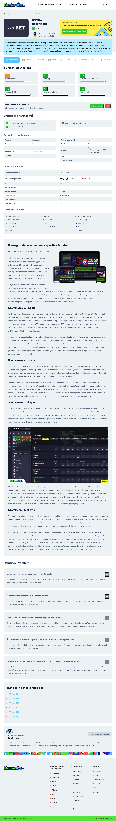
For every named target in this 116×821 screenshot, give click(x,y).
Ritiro (53, 60)
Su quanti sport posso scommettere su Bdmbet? (29, 574)
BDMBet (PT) (14, 708)
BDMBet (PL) (14, 712)
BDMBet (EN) (14, 694)
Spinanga (55, 773)
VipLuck (76, 784)
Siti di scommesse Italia (46, 4)
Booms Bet (55, 777)
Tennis (97, 792)
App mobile (105, 60)
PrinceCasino (78, 796)
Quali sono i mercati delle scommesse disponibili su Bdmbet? (35, 618)
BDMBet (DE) (14, 717)
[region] (31, 125)
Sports (96, 767)
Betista (54, 802)
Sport (61, 4)
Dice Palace (77, 771)
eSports (97, 784)
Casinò (41, 60)
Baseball (46, 223)
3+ (89, 178)
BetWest (76, 775)
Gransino (76, 792)
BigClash (55, 807)
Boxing (45, 230)
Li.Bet (54, 798)
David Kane (51, 33)
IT (104, 4)
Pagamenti (83, 4)
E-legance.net (107, 818)
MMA (96, 775)
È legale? (67, 60)
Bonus (28, 60)
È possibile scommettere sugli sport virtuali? (27, 596)
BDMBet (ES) (14, 699)
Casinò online (77, 767)
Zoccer (75, 788)
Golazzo (76, 800)
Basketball (81, 223)
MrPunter (55, 790)
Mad (74, 809)
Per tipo (72, 4)
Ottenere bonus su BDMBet (74, 32)
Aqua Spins (77, 805)
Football (98, 771)
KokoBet (54, 794)
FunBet (54, 781)
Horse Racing (99, 779)
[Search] (110, 4)
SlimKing (76, 779)
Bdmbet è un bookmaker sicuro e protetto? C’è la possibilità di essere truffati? (43, 661)
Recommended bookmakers (57, 768)
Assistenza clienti (85, 60)
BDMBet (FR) (14, 703)
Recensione (13, 60)
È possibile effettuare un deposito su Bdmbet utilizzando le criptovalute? (41, 640)
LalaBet (54, 786)
